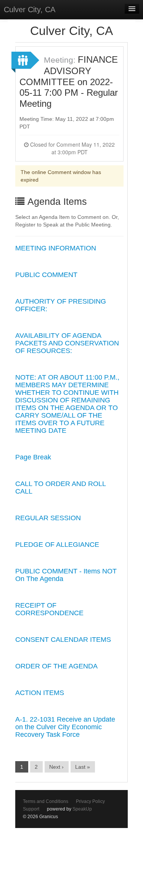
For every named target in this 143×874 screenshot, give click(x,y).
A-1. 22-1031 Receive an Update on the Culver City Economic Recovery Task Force (65, 727)
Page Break (33, 457)
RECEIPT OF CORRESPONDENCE (49, 609)
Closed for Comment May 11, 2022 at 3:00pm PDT (72, 148)
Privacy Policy (90, 801)
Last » (82, 767)
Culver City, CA (29, 9)
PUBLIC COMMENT (46, 275)
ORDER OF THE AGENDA (56, 666)
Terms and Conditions (45, 801)
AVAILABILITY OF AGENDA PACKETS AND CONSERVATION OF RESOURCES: (67, 343)
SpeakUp (82, 809)
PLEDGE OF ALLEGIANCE (57, 544)
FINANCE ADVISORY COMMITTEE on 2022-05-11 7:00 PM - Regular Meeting (68, 81)
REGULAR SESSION (48, 518)
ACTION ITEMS (39, 693)
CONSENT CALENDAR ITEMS (63, 639)
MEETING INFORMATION (55, 248)
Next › (56, 767)
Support (31, 809)
